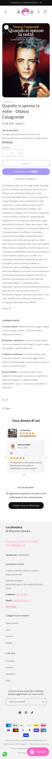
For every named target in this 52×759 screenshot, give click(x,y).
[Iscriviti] (43, 701)
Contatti (10, 667)
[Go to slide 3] (28, 474)
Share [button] (7, 408)
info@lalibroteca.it (22, 600)
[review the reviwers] (11, 453)
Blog (8, 680)
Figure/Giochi (12, 623)
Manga (9, 642)
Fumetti (9, 636)
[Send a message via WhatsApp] (4, 754)
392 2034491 (22, 594)
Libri (8, 629)
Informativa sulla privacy (39, 744)
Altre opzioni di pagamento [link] (26, 178)
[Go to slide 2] (26, 474)
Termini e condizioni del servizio (23, 748)
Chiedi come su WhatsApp (26, 505)
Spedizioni (10, 674)
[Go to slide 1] (24, 474)
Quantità (6, 147)
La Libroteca (15, 740)
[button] (6, 12)
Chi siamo (10, 661)
